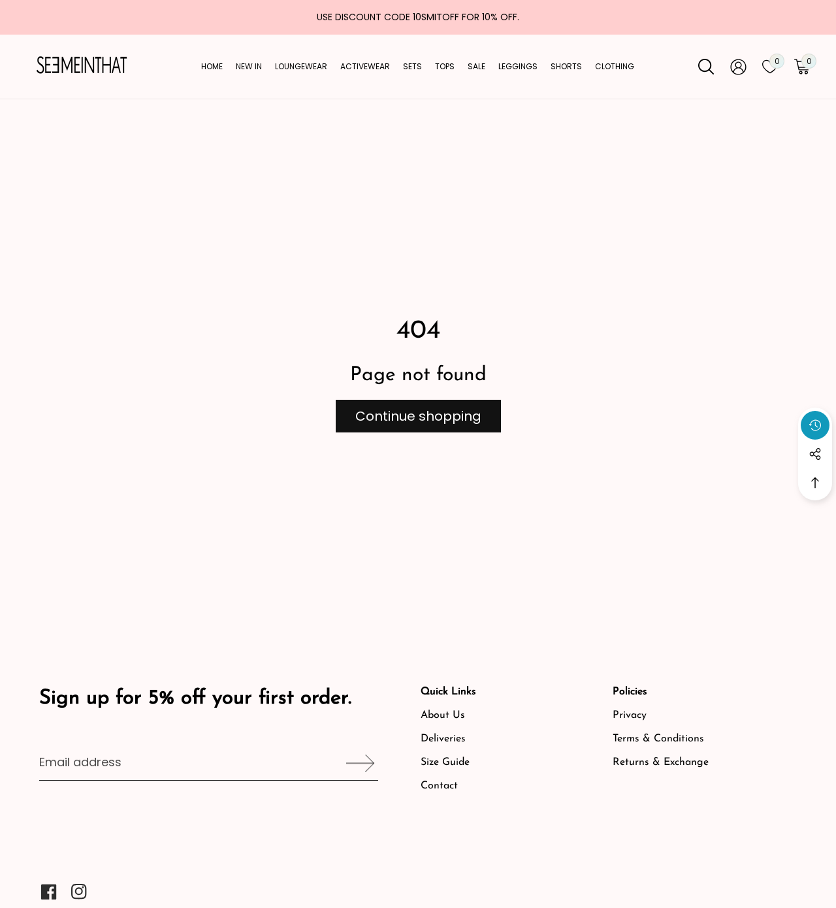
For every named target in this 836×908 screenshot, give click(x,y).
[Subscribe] (355, 763)
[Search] (706, 66)
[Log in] (738, 66)
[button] (815, 482)
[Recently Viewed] (815, 425)
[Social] (815, 454)
